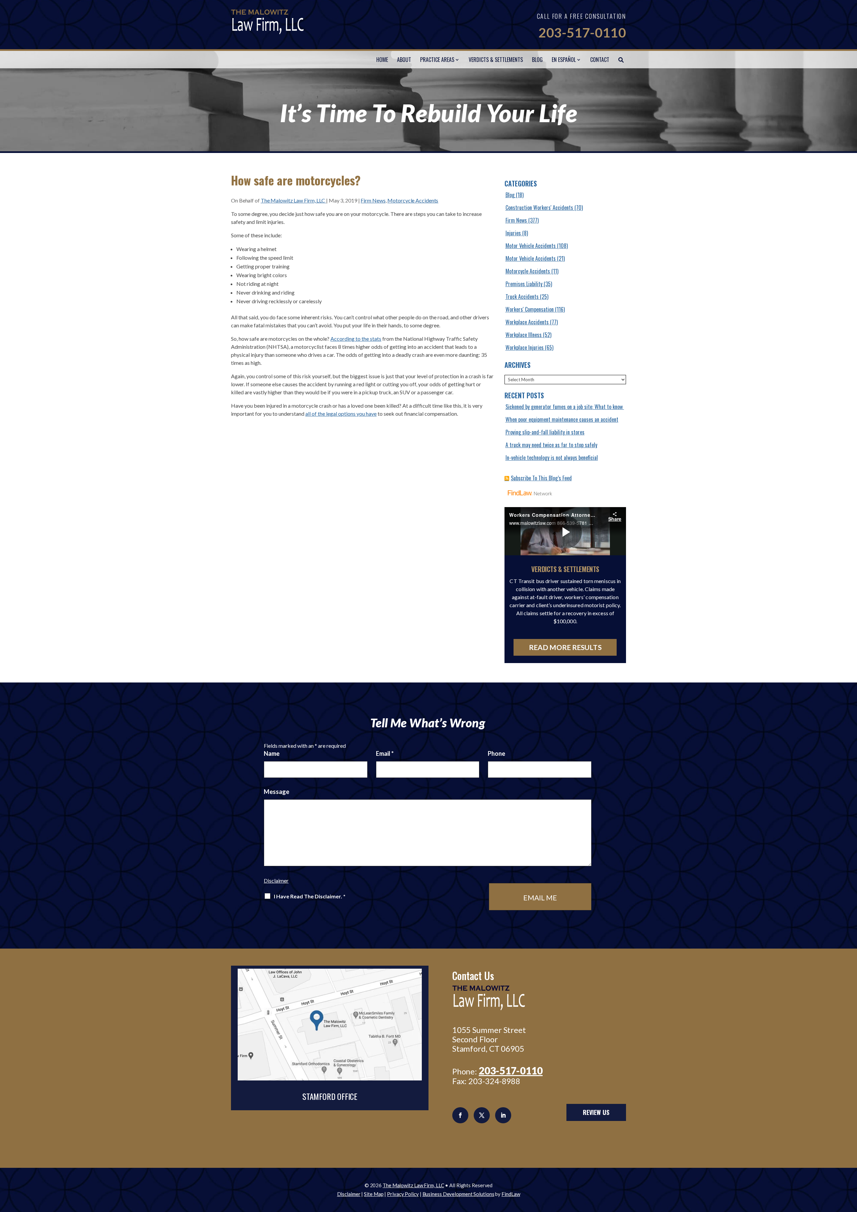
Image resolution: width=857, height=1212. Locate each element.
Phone (496, 753)
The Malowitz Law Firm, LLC (293, 200)
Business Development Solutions (458, 1194)
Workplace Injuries (524, 347)
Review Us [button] (596, 1112)
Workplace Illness (523, 335)
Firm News (373, 200)
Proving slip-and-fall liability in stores (545, 432)
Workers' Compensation (529, 309)
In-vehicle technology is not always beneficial (551, 458)
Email (385, 753)
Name (272, 753)
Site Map (373, 1194)
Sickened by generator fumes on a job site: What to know (564, 407)
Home (382, 60)
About (404, 60)
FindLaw (510, 1194)
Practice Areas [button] (437, 60)
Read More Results (565, 647)
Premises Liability (523, 284)
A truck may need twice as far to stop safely (551, 445)
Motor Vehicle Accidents (530, 246)
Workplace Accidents (527, 322)
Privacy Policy (403, 1194)
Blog (537, 60)
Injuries (513, 233)
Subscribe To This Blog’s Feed (541, 478)
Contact (599, 60)
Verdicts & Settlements (496, 60)
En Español (564, 60)
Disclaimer (276, 880)
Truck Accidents (522, 297)
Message (276, 791)
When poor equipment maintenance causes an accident (561, 419)
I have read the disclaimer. (309, 896)
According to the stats (355, 338)
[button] (850, 1163)
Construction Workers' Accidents (539, 208)
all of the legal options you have (341, 413)
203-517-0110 (582, 32)
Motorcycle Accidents (412, 200)
